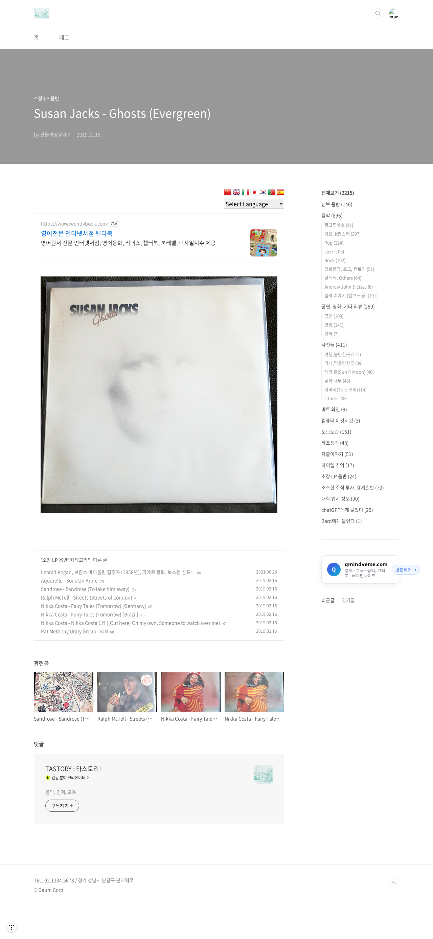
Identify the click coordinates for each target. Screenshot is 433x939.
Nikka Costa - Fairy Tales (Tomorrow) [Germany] (93, 605)
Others (335, 398)
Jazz (334, 251)
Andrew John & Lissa (348, 286)
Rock (334, 260)
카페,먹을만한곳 (343, 363)
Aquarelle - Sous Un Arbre (69, 580)
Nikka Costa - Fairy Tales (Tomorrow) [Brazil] (89, 614)
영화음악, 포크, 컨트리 (349, 269)
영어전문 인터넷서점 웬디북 (77, 233)
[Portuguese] (271, 193)
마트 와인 (334, 409)
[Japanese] (254, 193)
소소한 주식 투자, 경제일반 (352, 487)
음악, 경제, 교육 (60, 791)
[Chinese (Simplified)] (227, 193)
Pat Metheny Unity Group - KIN (74, 631)
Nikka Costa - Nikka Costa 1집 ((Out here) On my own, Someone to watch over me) (130, 622)
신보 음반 (336, 204)
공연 (333, 316)
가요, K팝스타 (342, 233)
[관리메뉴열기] (11, 927)
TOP (393, 882)
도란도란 (336, 431)
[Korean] (263, 193)
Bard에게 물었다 (341, 520)
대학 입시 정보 (340, 498)
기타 (331, 333)
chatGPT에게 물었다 (347, 509)
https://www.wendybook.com (74, 223)
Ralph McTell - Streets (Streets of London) (86, 597)
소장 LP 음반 (55, 559)
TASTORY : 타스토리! (73, 769)
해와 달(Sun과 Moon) (349, 371)
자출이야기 (337, 453)
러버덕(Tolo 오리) (345, 389)
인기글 (348, 600)
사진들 (334, 344)
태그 (64, 37)
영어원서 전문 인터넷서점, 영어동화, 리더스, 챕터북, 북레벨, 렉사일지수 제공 (128, 242)
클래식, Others (342, 277)
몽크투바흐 (338, 225)
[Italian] (245, 193)
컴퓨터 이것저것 (340, 420)
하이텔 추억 (337, 465)
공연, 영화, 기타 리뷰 (348, 306)
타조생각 (335, 442)
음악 (332, 215)
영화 (333, 324)
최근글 (328, 600)
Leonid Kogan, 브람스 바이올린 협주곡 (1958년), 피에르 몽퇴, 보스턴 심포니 (118, 571)
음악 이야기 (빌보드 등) (351, 295)
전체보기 (337, 192)
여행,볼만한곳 (342, 354)
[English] (236, 193)
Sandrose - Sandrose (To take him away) (85, 588)
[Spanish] (280, 193)
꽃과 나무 (337, 380)
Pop (333, 242)
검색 (378, 13)
